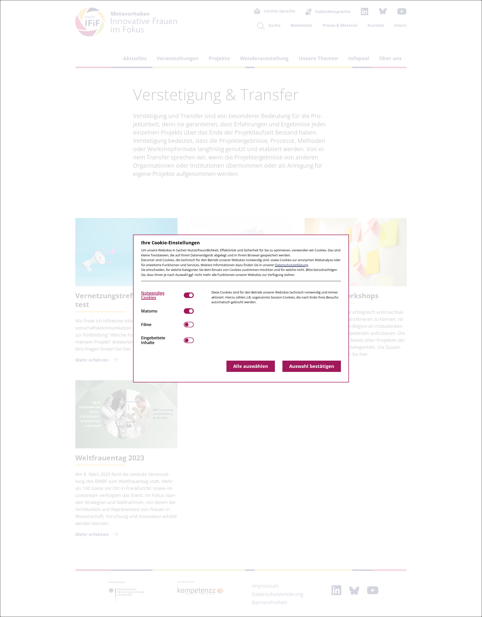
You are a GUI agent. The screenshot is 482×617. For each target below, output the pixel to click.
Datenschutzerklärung (291, 265)
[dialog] (241, 308)
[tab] (162, 295)
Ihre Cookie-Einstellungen (170, 242)
